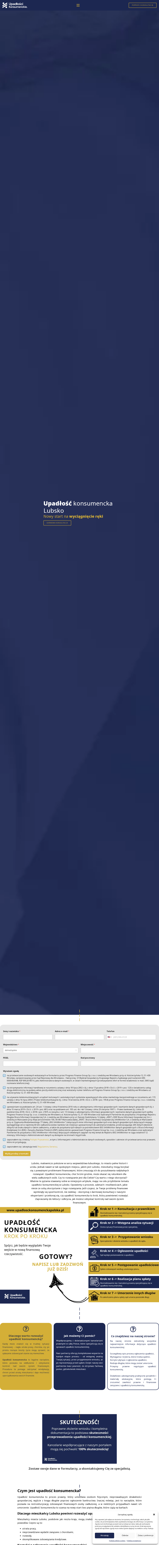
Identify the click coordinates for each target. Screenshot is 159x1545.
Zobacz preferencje (145, 1535)
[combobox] (110, 1037)
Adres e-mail (62, 1031)
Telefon (110, 1031)
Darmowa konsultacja (57, 523)
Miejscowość (88, 1044)
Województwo (11, 1044)
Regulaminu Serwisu (47, 1146)
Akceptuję (104, 1535)
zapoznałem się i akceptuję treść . (32, 1146)
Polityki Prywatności (39, 1139)
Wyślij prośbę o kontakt (17, 1153)
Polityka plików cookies (117, 1541)
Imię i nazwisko (11, 1031)
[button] (154, 1514)
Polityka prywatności (134, 1541)
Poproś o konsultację (142, 5)
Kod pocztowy (88, 1058)
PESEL (6, 1058)
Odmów (125, 1535)
